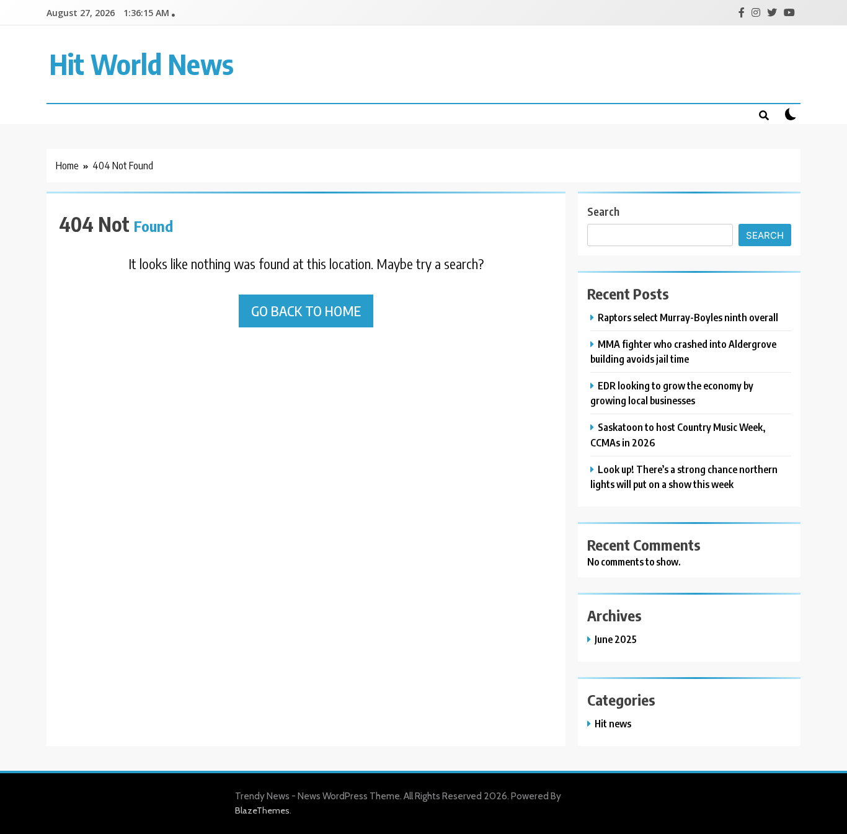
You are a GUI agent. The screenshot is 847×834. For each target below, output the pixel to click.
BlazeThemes (262, 810)
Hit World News (142, 64)
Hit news (613, 723)
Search (603, 211)
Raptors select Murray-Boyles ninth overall (688, 317)
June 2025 (616, 638)
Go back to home (306, 310)
